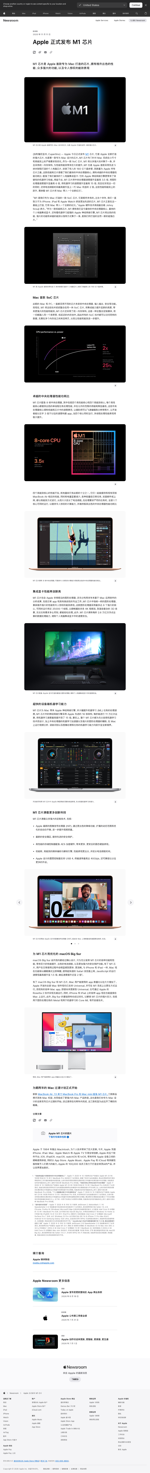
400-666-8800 (62, 1461)
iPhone (6, 1414)
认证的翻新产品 (66, 1425)
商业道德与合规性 (124, 1442)
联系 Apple (122, 1449)
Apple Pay (7, 1449)
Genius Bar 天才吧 (68, 1406)
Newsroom (10, 20)
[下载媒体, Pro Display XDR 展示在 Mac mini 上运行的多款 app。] (115, 1077)
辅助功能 (121, 1402)
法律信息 (74, 1469)
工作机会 (121, 1434)
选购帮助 (64, 1440)
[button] (102, 5)
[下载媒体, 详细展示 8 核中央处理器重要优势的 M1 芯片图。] (115, 484)
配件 (4, 1436)
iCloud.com (36, 1410)
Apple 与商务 (94, 1402)
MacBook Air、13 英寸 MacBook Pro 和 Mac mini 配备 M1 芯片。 (73, 1094)
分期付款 (64, 1432)
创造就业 (121, 1438)
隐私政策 (46, 1469)
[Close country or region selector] (145, 5)
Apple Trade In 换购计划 (70, 1429)
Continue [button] (136, 5)
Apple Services (102, 20)
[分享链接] (51, 52)
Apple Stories (119, 20)
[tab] (71, 943)
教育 (119, 1406)
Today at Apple (67, 1410)
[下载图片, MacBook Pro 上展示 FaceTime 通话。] (115, 939)
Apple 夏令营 (66, 1417)
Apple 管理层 (123, 1431)
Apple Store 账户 (39, 1406)
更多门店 (44, 1461)
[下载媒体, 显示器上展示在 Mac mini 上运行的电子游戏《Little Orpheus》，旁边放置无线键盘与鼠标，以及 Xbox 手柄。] (115, 693)
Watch (5, 1417)
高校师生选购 (94, 1419)
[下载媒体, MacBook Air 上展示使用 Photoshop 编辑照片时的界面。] (115, 580)
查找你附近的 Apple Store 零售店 (26, 1461)
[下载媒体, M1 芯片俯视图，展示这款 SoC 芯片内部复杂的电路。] (115, 287)
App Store (36, 1427)
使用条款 (55, 1469)
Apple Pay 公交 (9, 1453)
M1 (87, 154)
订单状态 (64, 1436)
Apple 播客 (36, 1423)
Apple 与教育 (94, 1416)
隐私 (119, 1414)
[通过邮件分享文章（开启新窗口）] (45, 52)
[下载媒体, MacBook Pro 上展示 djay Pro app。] (115, 801)
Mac (5, 1406)
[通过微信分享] (34, 52)
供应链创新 (122, 1417)
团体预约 (64, 1414)
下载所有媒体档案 (57, 1137)
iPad (5, 1410)
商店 (4, 1402)
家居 (4, 1429)
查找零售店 (65, 1402)
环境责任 (121, 1410)
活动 (119, 1446)
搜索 (138, 20)
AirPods (6, 1425)
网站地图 (83, 1469)
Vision (5, 1421)
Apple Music (37, 1419)
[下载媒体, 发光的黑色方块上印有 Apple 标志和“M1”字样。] (115, 145)
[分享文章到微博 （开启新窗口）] (39, 52)
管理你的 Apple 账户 (39, 1402)
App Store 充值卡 (10, 1440)
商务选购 (92, 1406)
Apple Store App (67, 1421)
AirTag (5, 1432)
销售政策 (65, 1469)
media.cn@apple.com (43, 1263)
